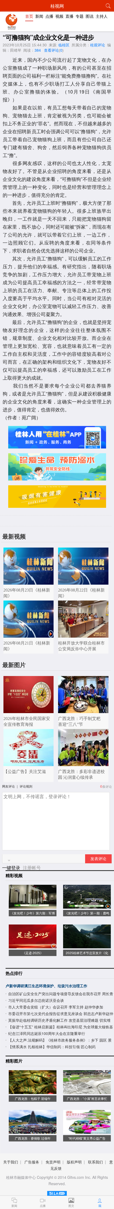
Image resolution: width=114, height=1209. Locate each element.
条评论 (107, 786)
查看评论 (51, 50)
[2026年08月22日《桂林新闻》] (83, 582)
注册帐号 (32, 867)
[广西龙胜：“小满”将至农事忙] (87, 1091)
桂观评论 (97, 45)
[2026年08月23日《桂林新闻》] (28, 582)
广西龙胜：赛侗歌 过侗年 (33, 1138)
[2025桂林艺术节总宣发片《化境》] (87, 945)
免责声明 (53, 1161)
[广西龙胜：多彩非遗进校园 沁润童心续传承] (83, 763)
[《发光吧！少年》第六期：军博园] (32, 906)
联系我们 (95, 1161)
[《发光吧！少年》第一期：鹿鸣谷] (87, 906)
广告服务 (31, 1161)
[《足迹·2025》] (32, 945)
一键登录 (11, 867)
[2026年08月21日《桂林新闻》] (28, 635)
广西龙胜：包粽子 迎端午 (33, 1098)
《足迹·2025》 (32, 952)
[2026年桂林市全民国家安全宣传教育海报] (28, 710)
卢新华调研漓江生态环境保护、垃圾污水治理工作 (46, 985)
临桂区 (63, 45)
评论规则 (26, 786)
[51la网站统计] (57, 1192)
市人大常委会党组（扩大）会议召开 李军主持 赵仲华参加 (55, 1007)
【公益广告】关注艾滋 (24, 771)
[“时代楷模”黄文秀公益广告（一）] (87, 1131)
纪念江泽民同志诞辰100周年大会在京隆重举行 (46, 1033)
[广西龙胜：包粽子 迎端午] (32, 1091)
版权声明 (74, 1161)
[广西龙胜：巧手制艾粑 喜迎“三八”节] (83, 710)
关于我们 (10, 1161)
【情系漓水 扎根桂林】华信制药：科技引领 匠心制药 (52, 1046)
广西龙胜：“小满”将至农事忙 (87, 1098)
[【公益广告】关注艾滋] (28, 763)
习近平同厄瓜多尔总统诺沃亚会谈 (36, 1000)
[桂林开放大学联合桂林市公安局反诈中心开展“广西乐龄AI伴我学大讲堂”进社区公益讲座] (83, 635)
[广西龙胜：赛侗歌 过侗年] (32, 1131)
